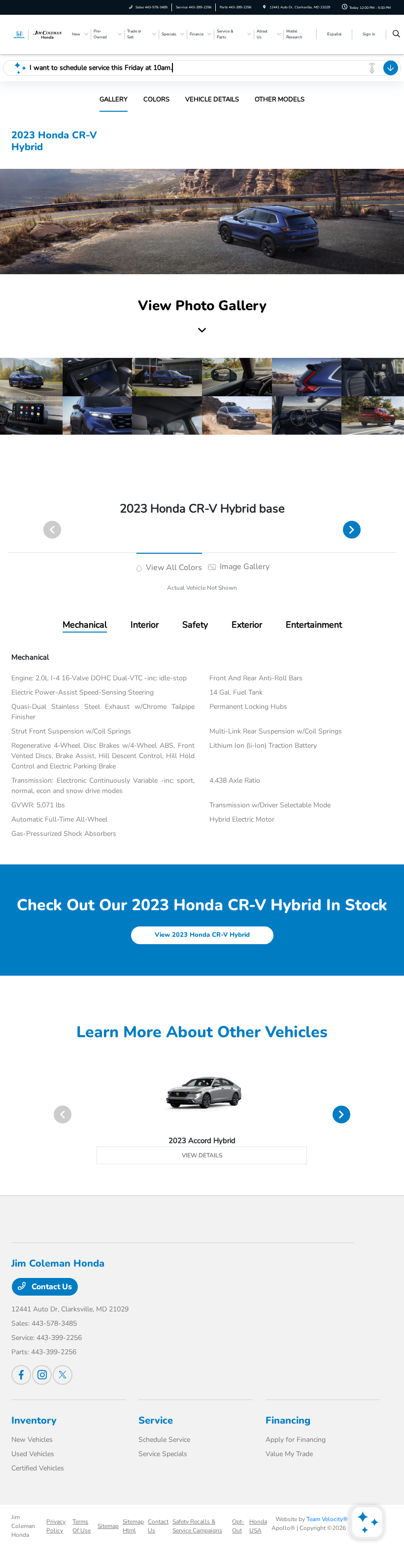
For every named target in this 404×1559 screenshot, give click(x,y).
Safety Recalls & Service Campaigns (197, 1526)
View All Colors (173, 567)
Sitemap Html (133, 1526)
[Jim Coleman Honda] (38, 34)
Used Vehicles (32, 1454)
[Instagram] (42, 1375)
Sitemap (108, 1526)
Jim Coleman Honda (23, 1526)
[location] (264, 7)
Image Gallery (243, 566)
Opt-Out (238, 1526)
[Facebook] (21, 1375)
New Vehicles (32, 1439)
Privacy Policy (56, 1526)
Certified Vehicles (37, 1468)
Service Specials (162, 1454)
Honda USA (258, 1526)
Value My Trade (289, 1454)
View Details (202, 1155)
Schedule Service (164, 1439)
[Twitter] (62, 1375)
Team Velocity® (327, 1519)
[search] (396, 34)
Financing (288, 1420)
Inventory (34, 1420)
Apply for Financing (296, 1439)
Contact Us (51, 1286)
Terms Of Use (81, 1526)
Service (155, 1420)
